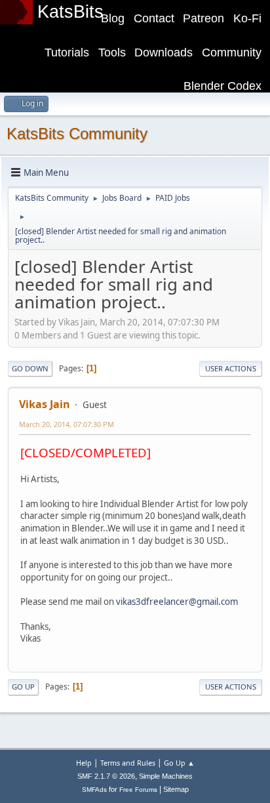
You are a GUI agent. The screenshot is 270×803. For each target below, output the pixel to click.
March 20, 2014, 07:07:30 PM (66, 424)
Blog (113, 18)
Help (84, 763)
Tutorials (67, 52)
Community (231, 52)
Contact (154, 18)
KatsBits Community (77, 133)
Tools (112, 52)
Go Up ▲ (179, 763)
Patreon (203, 18)
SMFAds (94, 789)
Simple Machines (166, 776)
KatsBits (70, 12)
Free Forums (138, 789)
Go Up (23, 686)
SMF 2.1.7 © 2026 (106, 776)
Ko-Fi (247, 18)
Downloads (163, 52)
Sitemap (176, 789)
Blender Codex (222, 86)
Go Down (30, 368)
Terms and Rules (127, 763)
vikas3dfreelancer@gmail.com (177, 601)
